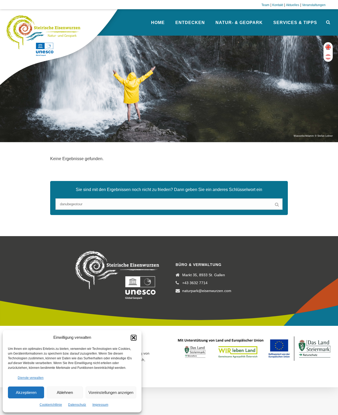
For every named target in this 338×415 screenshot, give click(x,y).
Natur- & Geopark (239, 22)
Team (265, 5)
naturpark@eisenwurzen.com (206, 291)
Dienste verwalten (31, 378)
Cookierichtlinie (51, 405)
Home (158, 22)
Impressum (100, 405)
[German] (328, 56)
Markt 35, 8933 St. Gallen (203, 275)
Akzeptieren (26, 392)
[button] (133, 337)
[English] (328, 47)
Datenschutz (77, 405)
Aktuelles (292, 5)
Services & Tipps (295, 22)
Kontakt (277, 5)
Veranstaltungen (314, 5)
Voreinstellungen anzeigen (110, 392)
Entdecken (190, 22)
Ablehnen (65, 392)
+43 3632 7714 (195, 283)
